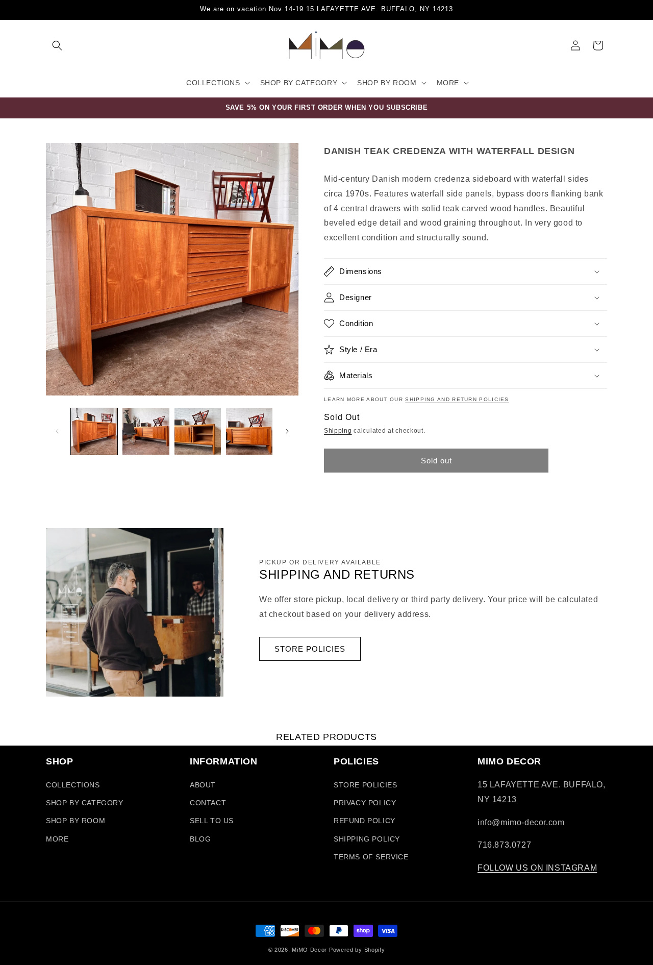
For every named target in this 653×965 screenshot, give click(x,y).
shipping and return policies (457, 399)
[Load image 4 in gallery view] (249, 431)
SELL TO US (212, 820)
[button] (57, 45)
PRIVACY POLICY (365, 803)
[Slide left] (57, 431)
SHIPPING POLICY (367, 839)
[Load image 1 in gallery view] (94, 431)
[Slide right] (287, 431)
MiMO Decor (309, 950)
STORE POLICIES (309, 649)
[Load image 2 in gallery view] (145, 431)
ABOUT (203, 785)
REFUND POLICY (364, 820)
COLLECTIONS (73, 785)
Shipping (338, 430)
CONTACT (208, 803)
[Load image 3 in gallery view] (197, 431)
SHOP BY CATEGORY (84, 803)
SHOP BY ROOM (75, 820)
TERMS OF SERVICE (371, 857)
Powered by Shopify (357, 950)
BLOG (200, 839)
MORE (57, 839)
